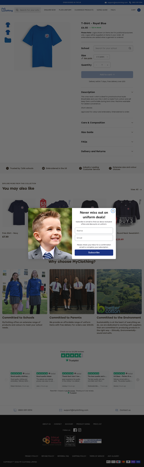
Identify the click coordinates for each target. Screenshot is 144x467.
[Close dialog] (113, 211)
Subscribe (94, 252)
